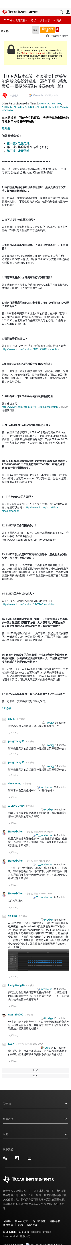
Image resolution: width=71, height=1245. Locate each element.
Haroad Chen (16, 831)
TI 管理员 (13, 95)
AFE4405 (18, 107)
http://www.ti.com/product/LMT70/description (28, 604)
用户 (68, 12)
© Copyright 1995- (16, 1231)
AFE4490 (41, 107)
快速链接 (8, 1118)
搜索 (61, 12)
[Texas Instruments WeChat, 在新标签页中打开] (5, 1159)
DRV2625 (62, 107)
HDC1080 (7, 110)
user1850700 (16, 1014)
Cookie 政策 (21, 1221)
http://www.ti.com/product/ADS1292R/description (31, 349)
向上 (9, 733)
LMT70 (52, 107)
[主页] (20, 12)
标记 (35, 1070)
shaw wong (15, 783)
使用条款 (8, 1224)
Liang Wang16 (16, 985)
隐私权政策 (39, 1221)
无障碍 (7, 1221)
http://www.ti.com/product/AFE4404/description (30, 406)
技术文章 (45, 20)
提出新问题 (57, 29)
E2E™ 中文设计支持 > (15, 20)
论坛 (33, 20)
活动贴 (6, 128)
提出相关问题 (47, 29)
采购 (5, 1134)
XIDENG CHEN (16, 805)
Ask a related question (33, 53)
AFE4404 (44, 103)
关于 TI (7, 1103)
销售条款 (55, 1221)
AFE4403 (30, 107)
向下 (17, 733)
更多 (59, 20)
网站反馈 (32, 1224)
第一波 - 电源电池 (18, 143)
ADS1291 (56, 103)
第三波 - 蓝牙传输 (18, 151)
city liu (12, 718)
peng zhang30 (16, 741)
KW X (11, 1043)
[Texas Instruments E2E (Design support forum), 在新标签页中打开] (17, 1159)
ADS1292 (7, 107)
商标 (20, 1224)
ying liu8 (13, 915)
